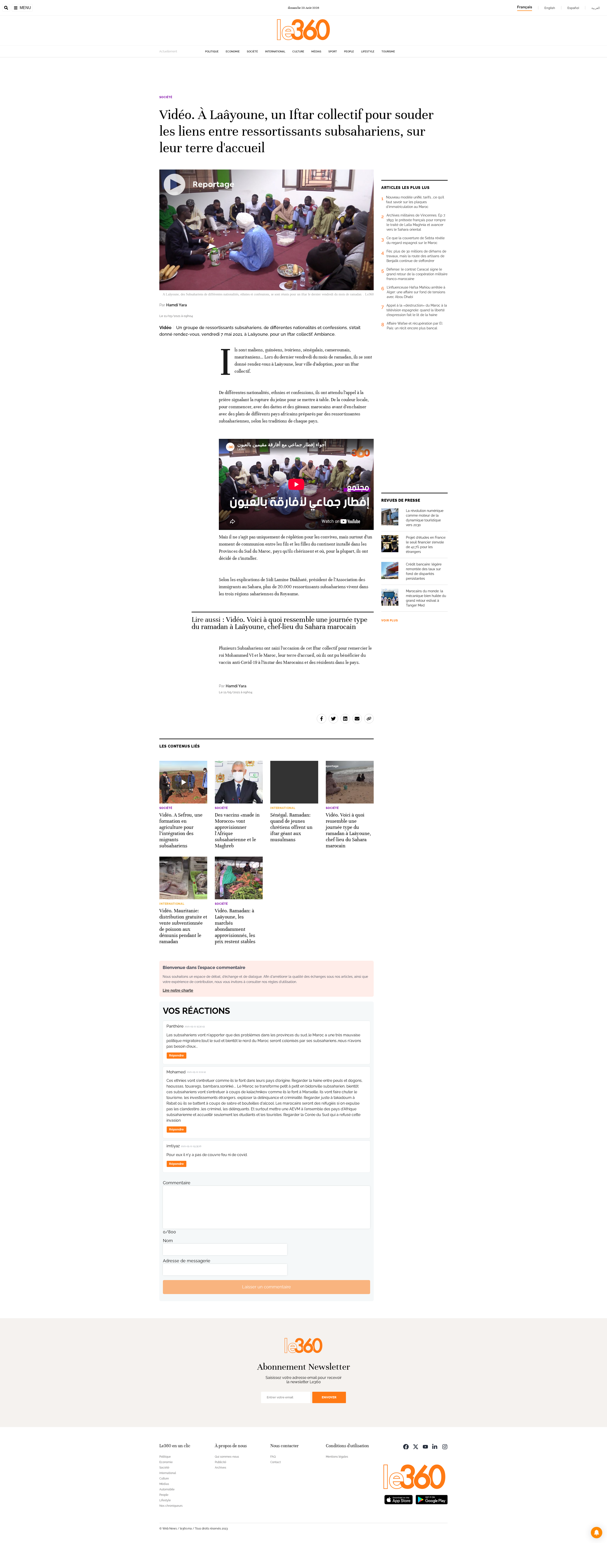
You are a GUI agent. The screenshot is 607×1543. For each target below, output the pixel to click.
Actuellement (168, 51)
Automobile (167, 1489)
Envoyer (329, 1397)
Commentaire (176, 1182)
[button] (596, 1532)
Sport (332, 51)
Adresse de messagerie (186, 1260)
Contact (275, 1462)
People (349, 51)
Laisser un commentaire (266, 1286)
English (549, 8)
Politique (212, 51)
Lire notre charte (178, 990)
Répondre (176, 1055)
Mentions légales (337, 1456)
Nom (168, 1240)
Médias (316, 51)
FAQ (273, 1456)
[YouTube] (425, 1446)
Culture (298, 51)
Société (252, 51)
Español (573, 8)
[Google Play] (431, 1499)
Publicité (220, 1462)
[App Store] (398, 1499)
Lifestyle (367, 51)
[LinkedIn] (435, 1446)
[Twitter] (415, 1446)
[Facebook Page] (406, 1446)
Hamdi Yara (176, 305)
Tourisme (388, 51)
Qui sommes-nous (227, 1456)
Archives (220, 1467)
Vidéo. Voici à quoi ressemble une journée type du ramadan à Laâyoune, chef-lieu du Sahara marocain (280, 623)
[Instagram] (445, 1446)
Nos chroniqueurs (171, 1505)
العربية (595, 8)
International (275, 51)
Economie (233, 51)
